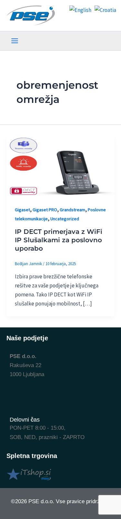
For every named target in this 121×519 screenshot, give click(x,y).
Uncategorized (64, 219)
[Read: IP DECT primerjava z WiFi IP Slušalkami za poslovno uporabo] (60, 165)
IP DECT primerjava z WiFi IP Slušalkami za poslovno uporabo (58, 240)
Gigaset (22, 210)
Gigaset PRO (45, 210)
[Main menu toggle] (14, 41)
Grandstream (72, 210)
